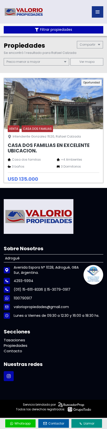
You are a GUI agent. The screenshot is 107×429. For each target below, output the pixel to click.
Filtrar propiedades (56, 29)
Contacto (13, 351)
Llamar (89, 423)
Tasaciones (14, 340)
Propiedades (15, 345)
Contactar (56, 423)
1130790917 (23, 298)
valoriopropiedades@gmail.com (41, 306)
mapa (89, 62)
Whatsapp (22, 423)
